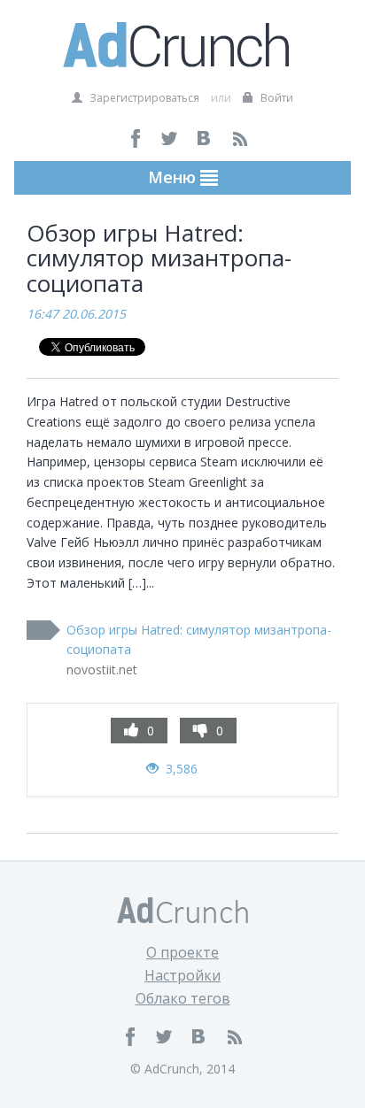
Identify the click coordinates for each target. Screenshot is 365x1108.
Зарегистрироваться (143, 97)
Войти (275, 97)
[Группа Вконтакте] (205, 138)
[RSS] (239, 138)
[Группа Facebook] (136, 138)
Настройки (182, 975)
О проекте (182, 952)
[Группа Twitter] (170, 138)
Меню (174, 177)
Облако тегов (183, 998)
